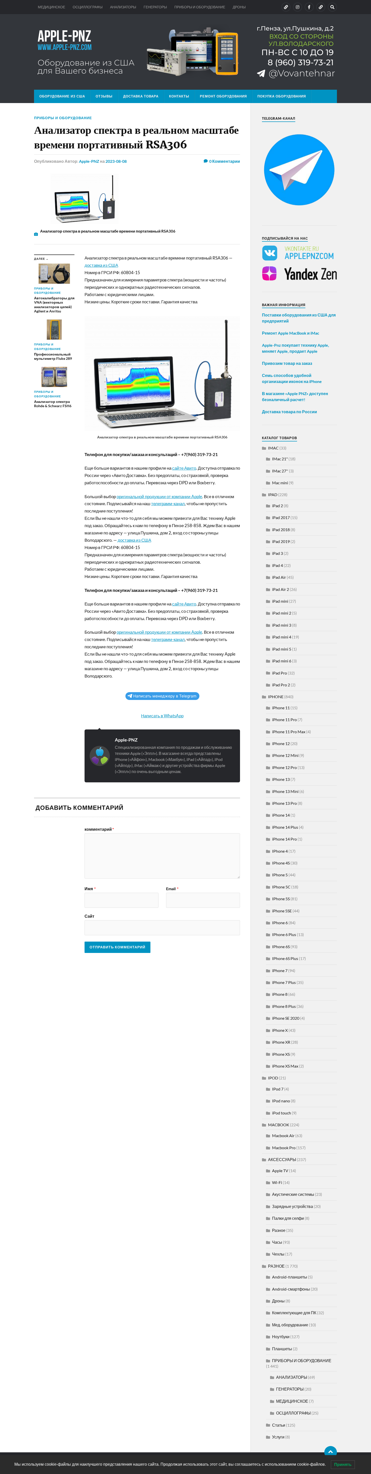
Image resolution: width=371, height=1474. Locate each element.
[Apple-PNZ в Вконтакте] (285, 7)
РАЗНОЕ (276, 1266)
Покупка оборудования (281, 96)
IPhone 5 (280, 874)
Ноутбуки (280, 1336)
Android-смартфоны (291, 1289)
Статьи (278, 1425)
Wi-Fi (277, 1182)
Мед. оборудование (290, 1324)
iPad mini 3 (281, 625)
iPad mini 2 (281, 613)
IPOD (273, 1077)
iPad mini (280, 601)
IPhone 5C (281, 886)
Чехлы (278, 1254)
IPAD (272, 494)
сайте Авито (184, 468)
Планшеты (282, 1348)
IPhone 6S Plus (285, 958)
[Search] (332, 7)
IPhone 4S (281, 862)
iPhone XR (281, 1042)
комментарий (99, 829)
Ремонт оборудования (223, 96)
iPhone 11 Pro (284, 719)
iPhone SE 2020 (285, 1018)
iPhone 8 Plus (284, 1006)
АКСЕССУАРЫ (282, 1159)
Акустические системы (293, 1194)
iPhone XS (281, 1054)
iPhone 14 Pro (284, 839)
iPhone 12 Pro (284, 767)
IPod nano (281, 1100)
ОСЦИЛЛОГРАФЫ (87, 7)
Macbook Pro (284, 1147)
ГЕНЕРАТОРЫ (155, 7)
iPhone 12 (281, 743)
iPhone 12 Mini (285, 755)
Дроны (278, 1300)
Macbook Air (283, 1135)
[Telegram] (320, 7)
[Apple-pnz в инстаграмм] (297, 7)
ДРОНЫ (239, 7)
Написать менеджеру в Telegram (164, 696)
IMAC (273, 447)
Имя (90, 889)
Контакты (179, 96)
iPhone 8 (279, 994)
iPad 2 (277, 505)
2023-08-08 (116, 161)
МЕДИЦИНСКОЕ (51, 7)
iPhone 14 (281, 815)
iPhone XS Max (285, 1066)
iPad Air (279, 577)
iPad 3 (277, 553)
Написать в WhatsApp (162, 715)
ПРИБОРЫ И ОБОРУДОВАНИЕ (199, 7)
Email (172, 889)
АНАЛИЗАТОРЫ (123, 7)
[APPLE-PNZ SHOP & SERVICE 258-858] (185, 52)
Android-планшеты (289, 1276)
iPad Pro (279, 672)
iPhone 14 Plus (285, 827)
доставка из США (101, 265)
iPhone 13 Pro (284, 803)
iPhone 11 (281, 707)
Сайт (89, 916)
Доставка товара (140, 96)
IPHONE (275, 696)
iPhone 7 (279, 970)
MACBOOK (278, 1124)
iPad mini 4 (281, 636)
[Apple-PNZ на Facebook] (309, 7)
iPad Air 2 (280, 589)
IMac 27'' (280, 470)
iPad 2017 (281, 517)
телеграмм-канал (168, 503)
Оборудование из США (62, 96)
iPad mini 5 (281, 649)
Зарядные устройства (292, 1206)
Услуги (278, 1436)
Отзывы (104, 96)
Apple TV (280, 1170)
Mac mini (280, 482)
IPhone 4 (280, 851)
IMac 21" (280, 458)
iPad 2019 (281, 541)
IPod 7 (277, 1088)
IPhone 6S (281, 946)
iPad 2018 (281, 529)
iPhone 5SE (282, 910)
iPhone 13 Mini (285, 791)
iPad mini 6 (281, 660)
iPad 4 (277, 565)
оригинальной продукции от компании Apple (159, 496)
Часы (277, 1242)
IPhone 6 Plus (284, 934)
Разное (278, 1230)
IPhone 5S (281, 898)
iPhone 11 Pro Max (288, 731)
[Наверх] (330, 1452)
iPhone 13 (281, 779)
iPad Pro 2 (281, 684)
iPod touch (281, 1112)
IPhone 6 (280, 922)
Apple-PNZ (89, 161)
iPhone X (280, 1030)
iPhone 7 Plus (284, 982)
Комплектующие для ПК (294, 1312)
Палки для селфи (288, 1218)
